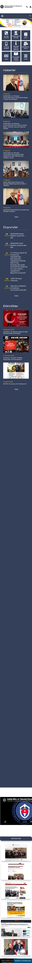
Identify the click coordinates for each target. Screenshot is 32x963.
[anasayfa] (2, 15)
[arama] (27, 6)
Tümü (16, 214)
